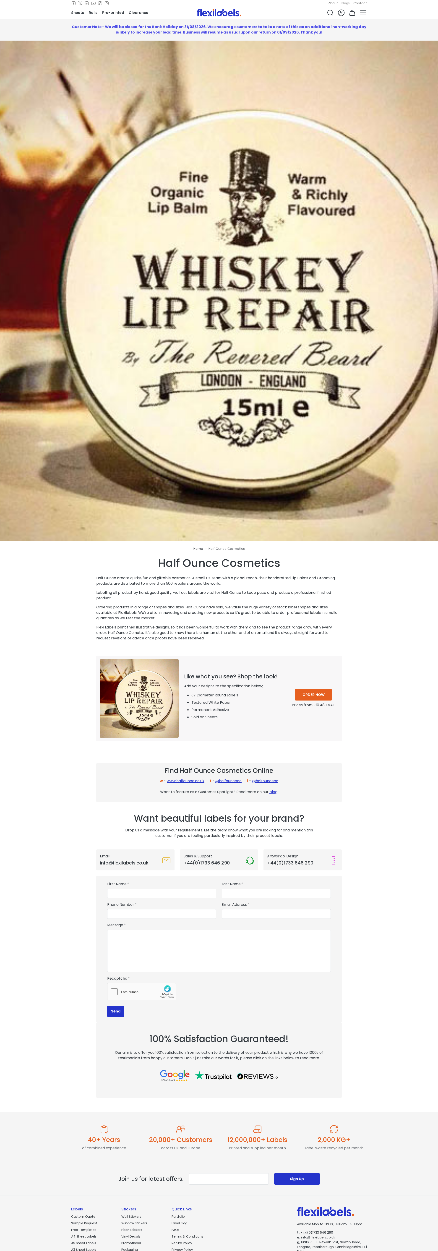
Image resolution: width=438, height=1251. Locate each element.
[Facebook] (73, 3)
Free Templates (83, 1230)
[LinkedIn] (86, 3)
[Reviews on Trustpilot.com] (213, 1075)
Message (115, 925)
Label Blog (179, 1223)
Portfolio (178, 1216)
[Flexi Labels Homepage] (219, 13)
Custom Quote (83, 1216)
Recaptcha (117, 978)
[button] (330, 12)
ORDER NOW (313, 694)
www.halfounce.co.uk (185, 781)
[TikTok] (100, 3)
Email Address (234, 904)
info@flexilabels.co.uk (316, 1237)
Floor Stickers (131, 1230)
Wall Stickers (131, 1216)
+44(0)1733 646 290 (315, 1232)
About (333, 3)
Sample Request (84, 1223)
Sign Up (297, 1178)
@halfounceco (228, 781)
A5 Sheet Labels (83, 1243)
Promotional (131, 1243)
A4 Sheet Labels (83, 1236)
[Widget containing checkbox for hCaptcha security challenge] (141, 991)
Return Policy (182, 1243)
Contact (360, 3)
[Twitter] (80, 3)
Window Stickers (134, 1223)
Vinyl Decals (130, 1236)
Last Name (231, 884)
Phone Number (120, 904)
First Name (117, 884)
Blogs (346, 3)
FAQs (176, 1230)
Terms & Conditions (187, 1236)
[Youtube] (93, 3)
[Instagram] (106, 3)
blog (273, 791)
